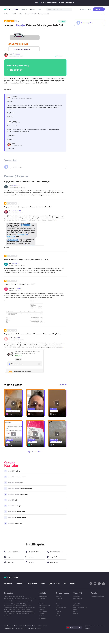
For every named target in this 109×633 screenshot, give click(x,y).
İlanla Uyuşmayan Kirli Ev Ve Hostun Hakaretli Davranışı (18, 600)
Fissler (75, 609)
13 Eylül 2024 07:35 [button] (14, 56)
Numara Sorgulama (61, 607)
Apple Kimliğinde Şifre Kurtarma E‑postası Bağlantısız (17, 609)
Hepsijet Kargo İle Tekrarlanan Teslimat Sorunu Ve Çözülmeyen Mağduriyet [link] (32, 334)
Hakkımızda (8, 584)
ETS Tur (58, 609)
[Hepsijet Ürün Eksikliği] (13, 434)
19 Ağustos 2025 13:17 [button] (14, 265)
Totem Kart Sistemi (78, 600)
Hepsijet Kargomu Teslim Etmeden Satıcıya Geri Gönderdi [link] (26, 259)
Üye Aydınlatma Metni (10, 625)
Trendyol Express (43, 596)
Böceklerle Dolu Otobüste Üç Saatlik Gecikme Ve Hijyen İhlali (19, 607)
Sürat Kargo (42, 607)
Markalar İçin (20, 584)
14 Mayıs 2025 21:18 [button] (14, 340)
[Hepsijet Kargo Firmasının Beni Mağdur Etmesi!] (35, 403)
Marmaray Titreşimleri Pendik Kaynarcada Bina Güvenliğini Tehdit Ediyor (20, 611)
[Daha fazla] (65, 89)
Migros (57, 605)
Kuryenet (41, 600)
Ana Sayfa (6, 13)
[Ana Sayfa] (11, 9)
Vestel (57, 602)
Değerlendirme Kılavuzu (34, 628)
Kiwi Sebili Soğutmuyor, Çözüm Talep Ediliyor (15, 603)
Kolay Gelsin (42, 603)
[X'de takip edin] (90, 583)
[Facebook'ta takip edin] (99, 583)
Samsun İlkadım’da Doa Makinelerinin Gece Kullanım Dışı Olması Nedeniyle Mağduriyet (20, 598)
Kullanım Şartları (42, 625)
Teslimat (20, 13)
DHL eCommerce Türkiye (45, 605)
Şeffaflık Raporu (54, 584)
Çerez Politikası (20, 628)
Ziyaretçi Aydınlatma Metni (27, 625)
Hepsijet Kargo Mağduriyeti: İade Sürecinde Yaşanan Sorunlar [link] (27, 207)
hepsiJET (14, 13)
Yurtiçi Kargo (42, 598)
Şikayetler (24, 9)
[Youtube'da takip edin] (95, 583)
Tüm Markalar (42, 616)
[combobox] (59, 9)
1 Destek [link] (6, 247)
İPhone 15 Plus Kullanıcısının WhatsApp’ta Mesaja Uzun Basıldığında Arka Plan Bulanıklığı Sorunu (20, 613)
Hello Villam (76, 605)
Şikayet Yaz (99, 9)
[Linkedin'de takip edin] (103, 583)
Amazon (58, 613)
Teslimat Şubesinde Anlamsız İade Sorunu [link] (20, 284)
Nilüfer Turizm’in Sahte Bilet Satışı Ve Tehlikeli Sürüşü (17, 605)
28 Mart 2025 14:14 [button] (14, 290)
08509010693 (77, 596)
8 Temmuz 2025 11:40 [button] (14, 187)
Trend (32, 9)
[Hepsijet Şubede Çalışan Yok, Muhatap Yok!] (57, 434)
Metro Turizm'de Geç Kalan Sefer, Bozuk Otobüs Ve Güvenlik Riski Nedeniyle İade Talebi (20, 602)
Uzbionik (75, 613)
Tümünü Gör (62, 385)
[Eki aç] (24, 39)
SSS (65, 584)
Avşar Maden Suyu (78, 598)
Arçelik (58, 600)
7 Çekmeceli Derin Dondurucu (98, 596)
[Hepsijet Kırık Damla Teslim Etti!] (35, 434)
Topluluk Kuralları (9, 628)
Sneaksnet (76, 602)
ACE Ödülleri (32, 584)
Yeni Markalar (42, 618)
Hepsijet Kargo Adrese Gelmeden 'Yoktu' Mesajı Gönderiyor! (27, 182)
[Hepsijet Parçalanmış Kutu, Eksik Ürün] (13, 403)
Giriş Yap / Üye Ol (85, 9)
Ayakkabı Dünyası (77, 603)
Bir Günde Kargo (43, 611)
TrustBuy (87, 628)
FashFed (75, 611)
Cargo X (41, 602)
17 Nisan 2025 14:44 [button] (14, 213)
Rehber (42, 584)
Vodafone (58, 611)
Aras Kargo (41, 609)
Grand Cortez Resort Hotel (80, 607)
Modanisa (58, 596)
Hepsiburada (59, 598)
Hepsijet (21, 25)
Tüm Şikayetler (8, 616)
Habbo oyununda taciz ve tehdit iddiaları (14, 596)
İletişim (72, 584)
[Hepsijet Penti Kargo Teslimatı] (57, 403)
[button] (11, 21)
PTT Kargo (41, 613)
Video (39, 9)
